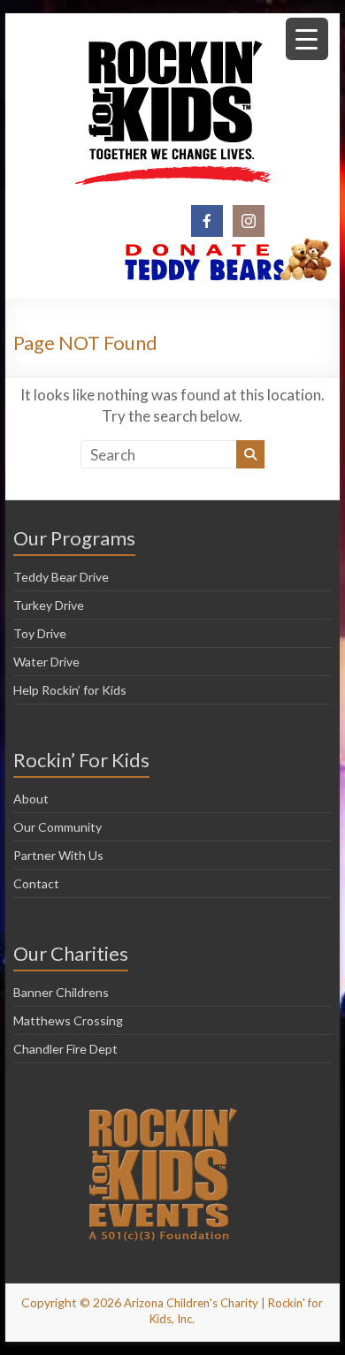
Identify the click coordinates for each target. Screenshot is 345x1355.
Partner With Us (58, 855)
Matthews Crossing (68, 1020)
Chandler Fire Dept (65, 1048)
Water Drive (46, 661)
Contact (36, 883)
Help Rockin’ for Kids (69, 689)
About (31, 798)
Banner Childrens (61, 992)
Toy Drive (39, 633)
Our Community (57, 826)
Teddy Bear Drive (61, 576)
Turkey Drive (48, 605)
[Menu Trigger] (307, 39)
